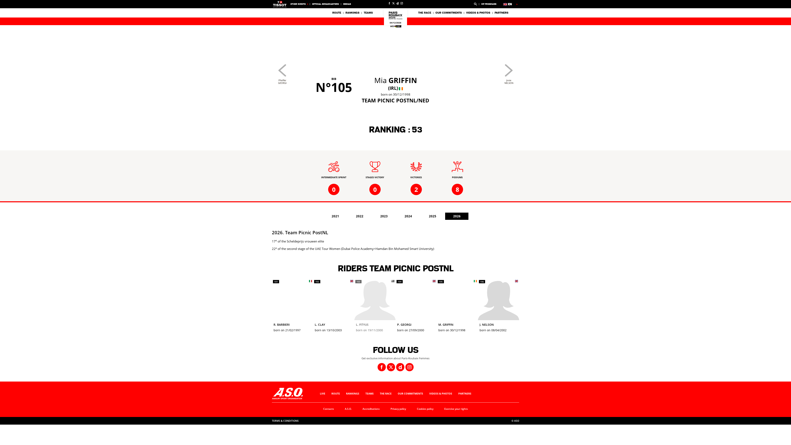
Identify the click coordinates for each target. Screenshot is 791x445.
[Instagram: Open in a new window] (401, 3)
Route (336, 12)
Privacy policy (398, 409)
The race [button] (424, 12)
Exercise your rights (456, 409)
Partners (501, 12)
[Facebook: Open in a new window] (389, 3)
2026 (457, 216)
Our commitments (410, 393)
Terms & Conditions (285, 421)
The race (386, 393)
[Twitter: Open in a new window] (393, 3)
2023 (384, 216)
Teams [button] (368, 12)
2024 (408, 216)
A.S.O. (348, 409)
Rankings (352, 12)
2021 (335, 216)
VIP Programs (488, 4)
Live (322, 393)
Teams (369, 393)
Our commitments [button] (448, 12)
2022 (359, 216)
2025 (432, 216)
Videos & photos (478, 12)
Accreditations (371, 409)
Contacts (328, 409)
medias (347, 4)
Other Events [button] (298, 4)
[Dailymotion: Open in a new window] (397, 3)
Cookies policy (425, 409)
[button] (475, 4)
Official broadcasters (325, 4)
